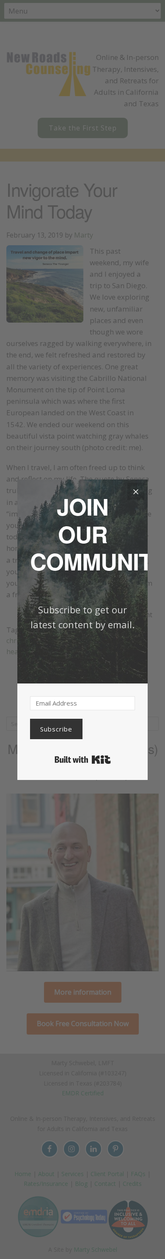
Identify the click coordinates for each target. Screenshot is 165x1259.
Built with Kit (83, 759)
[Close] (135, 491)
